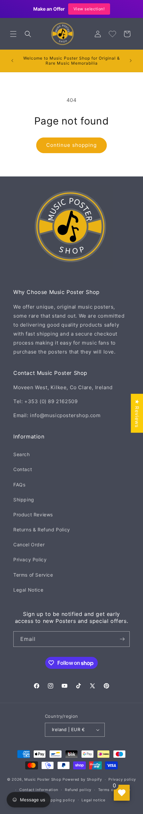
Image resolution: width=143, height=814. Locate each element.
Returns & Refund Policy (41, 529)
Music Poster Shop (42, 779)
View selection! (89, 8)
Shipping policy (59, 800)
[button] (13, 34)
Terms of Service (33, 575)
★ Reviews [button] (137, 413)
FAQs (19, 484)
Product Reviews (33, 514)
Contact (22, 469)
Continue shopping (71, 145)
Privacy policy (122, 779)
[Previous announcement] (12, 60)
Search (21, 454)
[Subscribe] (122, 639)
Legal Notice (28, 590)
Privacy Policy (30, 559)
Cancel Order (29, 544)
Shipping (23, 499)
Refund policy (78, 789)
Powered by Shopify (82, 779)
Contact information (38, 789)
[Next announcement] (130, 60)
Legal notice (93, 800)
